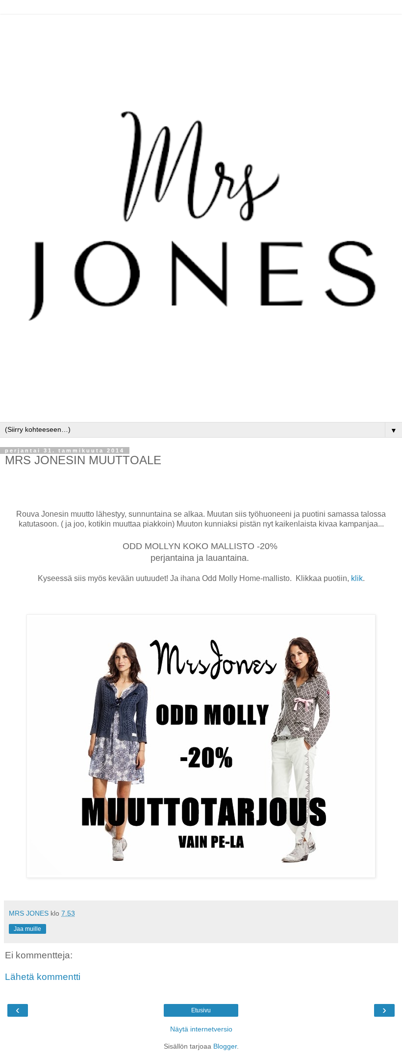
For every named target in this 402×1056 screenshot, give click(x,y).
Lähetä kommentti (42, 977)
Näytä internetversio (201, 1029)
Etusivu (201, 1010)
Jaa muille (27, 928)
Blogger (225, 1046)
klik (357, 578)
